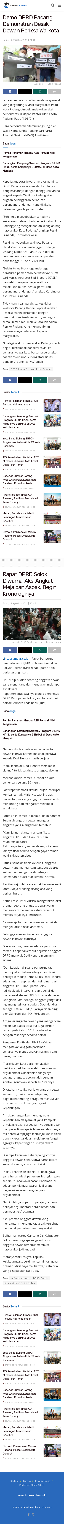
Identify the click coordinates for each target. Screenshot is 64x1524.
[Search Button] (52, 5)
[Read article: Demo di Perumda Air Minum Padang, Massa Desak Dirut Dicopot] (52, 536)
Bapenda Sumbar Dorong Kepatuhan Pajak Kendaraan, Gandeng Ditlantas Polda (19, 479)
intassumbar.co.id (16, 659)
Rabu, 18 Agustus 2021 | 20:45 (19, 603)
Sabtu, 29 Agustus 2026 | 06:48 (20, 451)
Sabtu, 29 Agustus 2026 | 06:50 (19, 432)
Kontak (27, 1481)
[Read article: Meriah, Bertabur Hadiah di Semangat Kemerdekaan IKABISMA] (52, 518)
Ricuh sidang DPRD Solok (19, 1283)
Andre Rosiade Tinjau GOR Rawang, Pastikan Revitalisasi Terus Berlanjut (20, 498)
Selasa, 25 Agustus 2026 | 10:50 (19, 544)
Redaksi (14, 1481)
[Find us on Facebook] (29, 1515)
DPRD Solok (40, 1278)
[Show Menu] (59, 5)
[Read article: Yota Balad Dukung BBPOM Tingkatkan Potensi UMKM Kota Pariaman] (52, 443)
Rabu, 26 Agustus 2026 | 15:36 (19, 488)
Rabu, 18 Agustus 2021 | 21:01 (19, 40)
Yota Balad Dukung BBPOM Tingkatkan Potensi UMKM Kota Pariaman (21, 442)
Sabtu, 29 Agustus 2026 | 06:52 (19, 409)
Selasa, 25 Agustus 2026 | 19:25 (19, 507)
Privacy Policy (42, 1481)
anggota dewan (20, 1278)
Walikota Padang (41, 369)
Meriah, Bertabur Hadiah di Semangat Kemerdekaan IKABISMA (18, 517)
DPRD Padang (19, 369)
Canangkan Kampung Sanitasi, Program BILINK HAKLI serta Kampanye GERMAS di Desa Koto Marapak (31, 167)
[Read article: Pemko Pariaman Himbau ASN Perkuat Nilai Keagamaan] (52, 405)
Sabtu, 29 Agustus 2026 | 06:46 (20, 469)
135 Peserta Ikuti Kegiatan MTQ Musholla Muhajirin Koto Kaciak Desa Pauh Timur (21, 461)
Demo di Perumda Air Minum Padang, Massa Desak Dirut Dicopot (19, 535)
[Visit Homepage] (15, 5)
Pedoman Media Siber (31, 1485)
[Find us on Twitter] (32, 1515)
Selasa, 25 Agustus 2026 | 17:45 (19, 525)
